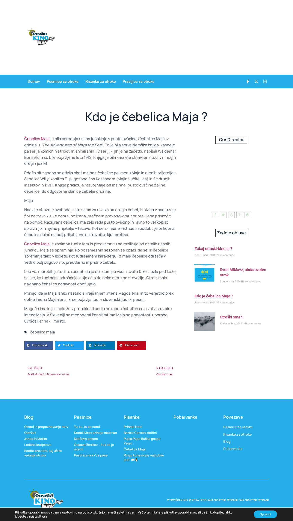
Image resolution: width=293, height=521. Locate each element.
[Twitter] (223, 215)
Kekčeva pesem (86, 438)
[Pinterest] (248, 215)
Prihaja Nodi (133, 426)
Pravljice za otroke (138, 81)
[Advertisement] (216, 36)
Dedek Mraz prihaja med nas (95, 432)
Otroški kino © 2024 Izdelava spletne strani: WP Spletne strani (218, 500)
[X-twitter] (256, 81)
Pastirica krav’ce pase (91, 455)
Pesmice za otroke (63, 81)
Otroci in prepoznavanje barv (46, 426)
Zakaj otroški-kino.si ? (213, 248)
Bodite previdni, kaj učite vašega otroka (43, 452)
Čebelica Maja (37, 138)
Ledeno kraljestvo (37, 444)
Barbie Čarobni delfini (140, 432)
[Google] (231, 215)
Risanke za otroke (100, 81)
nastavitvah (38, 516)
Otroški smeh (231, 317)
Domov (34, 81)
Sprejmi (265, 514)
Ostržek (30, 432)
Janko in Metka (35, 438)
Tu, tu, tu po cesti (87, 426)
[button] (38, 345)
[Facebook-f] (248, 81)
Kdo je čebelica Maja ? (214, 296)
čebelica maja (42, 332)
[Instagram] (265, 81)
